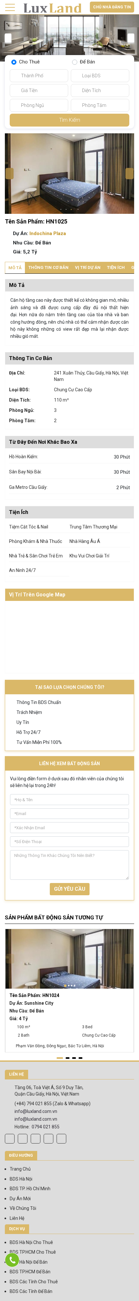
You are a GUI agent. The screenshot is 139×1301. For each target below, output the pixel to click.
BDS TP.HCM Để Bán (30, 1271)
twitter (48, 1139)
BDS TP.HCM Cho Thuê (33, 1252)
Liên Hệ (17, 1218)
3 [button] (72, 209)
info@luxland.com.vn (36, 1111)
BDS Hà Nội (21, 1179)
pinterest (61, 1139)
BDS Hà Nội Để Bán (29, 1262)
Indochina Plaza (47, 233)
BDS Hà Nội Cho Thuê (31, 1242)
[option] (69, 38)
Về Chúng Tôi (23, 1208)
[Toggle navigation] (10, 7)
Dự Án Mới (20, 1198)
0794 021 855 (45, 1126)
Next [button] (131, 38)
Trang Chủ (20, 1169)
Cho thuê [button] (29, 62)
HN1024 (34, 995)
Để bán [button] (87, 62)
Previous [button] (8, 38)
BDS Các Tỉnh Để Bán (31, 1291)
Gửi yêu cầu (69, 889)
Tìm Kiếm (69, 120)
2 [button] (66, 210)
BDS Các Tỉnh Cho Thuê (34, 1281)
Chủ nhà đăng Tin (112, 7)
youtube (35, 1139)
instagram (22, 1139)
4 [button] (78, 210)
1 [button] (61, 210)
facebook (10, 1139)
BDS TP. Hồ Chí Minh (30, 1188)
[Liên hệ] (12, 1260)
